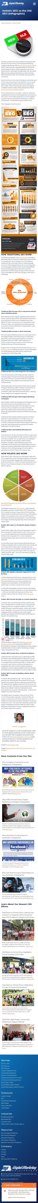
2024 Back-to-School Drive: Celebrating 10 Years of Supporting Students (17, 986)
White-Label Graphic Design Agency (12, 1124)
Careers (3, 1149)
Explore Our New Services (16, 1197)
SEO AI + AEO (5, 1063)
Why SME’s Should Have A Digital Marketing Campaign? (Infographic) (16, 801)
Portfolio (3, 1154)
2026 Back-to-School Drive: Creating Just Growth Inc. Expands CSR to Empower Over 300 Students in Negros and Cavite (18, 915)
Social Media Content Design (10, 1084)
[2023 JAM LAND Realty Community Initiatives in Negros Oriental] (18, 1032)
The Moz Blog (23, 257)
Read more (17, 793)
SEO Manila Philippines (8, 1135)
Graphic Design (6, 1096)
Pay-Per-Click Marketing (8, 1075)
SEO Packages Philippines (9, 1133)
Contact (3, 1152)
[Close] (34, 1185)
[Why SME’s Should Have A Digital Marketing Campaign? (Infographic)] (18, 813)
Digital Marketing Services (21, 737)
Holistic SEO (10, 748)
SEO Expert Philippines (8, 1140)
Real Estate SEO (6, 1119)
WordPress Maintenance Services (11, 1077)
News (3, 1156)
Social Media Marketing (8, 1073)
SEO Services (5, 1066)
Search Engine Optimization (27, 65)
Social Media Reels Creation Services (12, 1087)
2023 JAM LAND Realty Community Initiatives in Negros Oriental (16, 1021)
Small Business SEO (7, 1117)
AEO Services (5, 1068)
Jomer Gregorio (6, 23)
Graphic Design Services (8, 1070)
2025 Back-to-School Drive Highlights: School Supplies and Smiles (17, 953)
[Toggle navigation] (34, 4)
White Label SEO (6, 1105)
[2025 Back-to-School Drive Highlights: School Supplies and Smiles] (18, 965)
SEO (17, 745)
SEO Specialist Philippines (9, 1159)
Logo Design (5, 1108)
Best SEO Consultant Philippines (11, 1142)
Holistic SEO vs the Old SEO (23, 748)
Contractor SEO (6, 1121)
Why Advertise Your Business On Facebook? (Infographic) (15, 837)
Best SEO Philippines (7, 1138)
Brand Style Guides (7, 1082)
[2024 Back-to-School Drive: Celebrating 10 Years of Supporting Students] (18, 998)
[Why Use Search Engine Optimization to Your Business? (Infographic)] (18, 885)
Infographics (11, 745)
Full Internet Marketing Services (11, 1080)
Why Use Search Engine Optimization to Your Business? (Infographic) (18, 874)
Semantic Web (6, 579)
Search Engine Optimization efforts (12, 89)
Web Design (5, 1103)
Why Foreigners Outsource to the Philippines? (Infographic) (15, 763)
